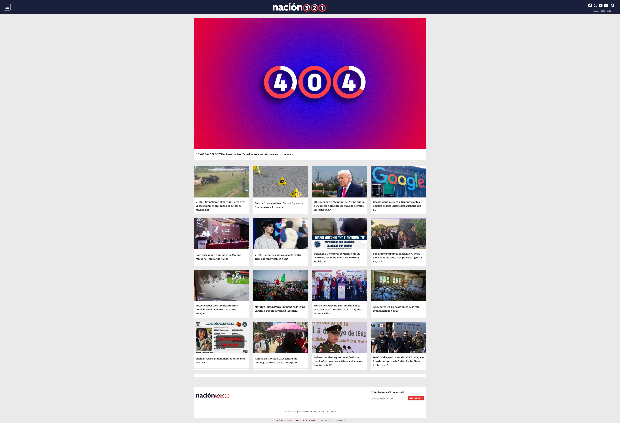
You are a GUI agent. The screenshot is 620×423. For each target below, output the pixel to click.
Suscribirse (416, 398)
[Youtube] (601, 5)
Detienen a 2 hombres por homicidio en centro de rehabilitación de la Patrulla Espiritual (337, 257)
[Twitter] (596, 5)
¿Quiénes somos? (283, 420)
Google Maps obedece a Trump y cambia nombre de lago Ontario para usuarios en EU (397, 206)
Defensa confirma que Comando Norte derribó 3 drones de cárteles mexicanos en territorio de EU (338, 361)
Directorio (325, 420)
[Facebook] (590, 5)
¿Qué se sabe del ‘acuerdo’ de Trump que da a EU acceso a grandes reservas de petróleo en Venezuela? (339, 206)
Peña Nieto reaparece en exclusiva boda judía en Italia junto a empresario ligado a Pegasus (397, 257)
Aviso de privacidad (305, 420)
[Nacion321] (299, 7)
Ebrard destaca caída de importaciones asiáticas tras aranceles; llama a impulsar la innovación (338, 309)
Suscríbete (340, 420)
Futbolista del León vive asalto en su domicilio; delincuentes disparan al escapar (217, 309)
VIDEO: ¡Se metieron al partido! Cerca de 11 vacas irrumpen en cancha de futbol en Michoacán (221, 206)
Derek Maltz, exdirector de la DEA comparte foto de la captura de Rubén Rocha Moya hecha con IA (398, 361)
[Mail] (606, 5)
